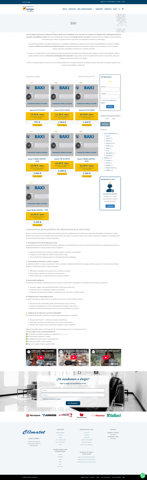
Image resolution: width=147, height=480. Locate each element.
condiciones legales (55, 399)
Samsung (109, 155)
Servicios (72, 9)
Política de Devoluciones (87, 444)
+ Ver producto (37, 125)
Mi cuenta (86, 432)
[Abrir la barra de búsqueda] (119, 9)
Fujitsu (108, 146)
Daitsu (108, 141)
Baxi (107, 136)
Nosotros (99, 9)
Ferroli (108, 163)
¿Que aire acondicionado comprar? (86, 457)
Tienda (60, 437)
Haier (107, 148)
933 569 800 (26, 2)
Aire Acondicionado (110, 133)
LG (107, 151)
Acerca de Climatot (60, 442)
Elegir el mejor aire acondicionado (86, 459)
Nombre (103, 86)
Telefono (103, 93)
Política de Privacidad (86, 440)
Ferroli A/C (109, 143)
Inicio (65, 9)
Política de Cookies (86, 442)
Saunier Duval (110, 168)
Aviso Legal (87, 437)
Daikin (108, 138)
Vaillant (108, 170)
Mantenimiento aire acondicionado (86, 462)
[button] (27, 415)
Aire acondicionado (84, 9)
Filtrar (105, 124)
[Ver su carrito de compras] (123, 9)
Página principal (60, 432)
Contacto (108, 9)
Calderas (106, 158)
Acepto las (51, 399)
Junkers (108, 165)
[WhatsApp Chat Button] (142, 475)
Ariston (108, 160)
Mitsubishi (109, 153)
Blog (115, 9)
